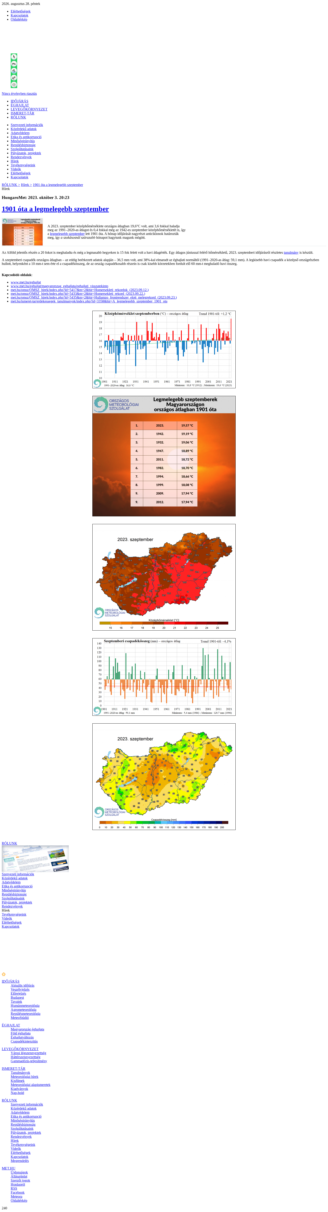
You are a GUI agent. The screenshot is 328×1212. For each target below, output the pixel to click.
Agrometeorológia (23, 1009)
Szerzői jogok (20, 1180)
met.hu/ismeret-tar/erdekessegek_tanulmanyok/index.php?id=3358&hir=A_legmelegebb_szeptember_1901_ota (89, 301)
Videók (16, 169)
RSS (14, 1188)
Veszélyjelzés (20, 989)
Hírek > (26, 185)
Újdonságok (19, 1172)
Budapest (17, 997)
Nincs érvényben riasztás (19, 93)
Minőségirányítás (23, 141)
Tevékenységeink (23, 165)
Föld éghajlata (21, 1033)
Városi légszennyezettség (28, 1053)
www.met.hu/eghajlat (26, 282)
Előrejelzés (18, 993)
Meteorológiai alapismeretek (30, 1085)
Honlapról (18, 1184)
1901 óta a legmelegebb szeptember (58, 185)
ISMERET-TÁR (22, 113)
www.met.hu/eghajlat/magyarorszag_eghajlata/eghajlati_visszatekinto (59, 286)
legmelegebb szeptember (67, 234)
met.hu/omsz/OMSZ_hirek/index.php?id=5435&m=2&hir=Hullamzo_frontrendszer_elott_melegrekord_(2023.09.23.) (94, 297)
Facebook (18, 1192)
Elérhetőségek (21, 11)
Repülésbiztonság (23, 145)
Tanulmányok (20, 1073)
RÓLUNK (18, 117)
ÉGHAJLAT (20, 105)
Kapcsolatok (19, 15)
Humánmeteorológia (25, 1005)
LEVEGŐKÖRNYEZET (29, 109)
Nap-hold (17, 1093)
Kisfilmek (18, 1081)
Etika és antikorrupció (26, 137)
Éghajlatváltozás (22, 1037)
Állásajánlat (19, 1176)
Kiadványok (19, 1089)
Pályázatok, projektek (26, 153)
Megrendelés (20, 1161)
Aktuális (22, 985)
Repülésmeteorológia (25, 1014)
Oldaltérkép (19, 19)
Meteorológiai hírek (24, 1077)
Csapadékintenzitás (24, 1041)
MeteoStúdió (20, 1018)
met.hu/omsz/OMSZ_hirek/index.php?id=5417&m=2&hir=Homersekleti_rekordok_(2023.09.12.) (80, 290)
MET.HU (8, 1168)
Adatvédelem (20, 133)
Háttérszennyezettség (25, 1057)
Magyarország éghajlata (27, 1029)
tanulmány (291, 252)
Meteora (16, 1196)
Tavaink (16, 1001)
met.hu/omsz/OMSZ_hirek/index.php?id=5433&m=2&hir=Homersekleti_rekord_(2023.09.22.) (78, 294)
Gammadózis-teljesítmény (29, 1061)
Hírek (15, 161)
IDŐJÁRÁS (19, 101)
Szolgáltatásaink (22, 149)
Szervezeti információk (27, 125)
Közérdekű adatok (24, 129)
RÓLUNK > (11, 185)
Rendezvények (21, 157)
